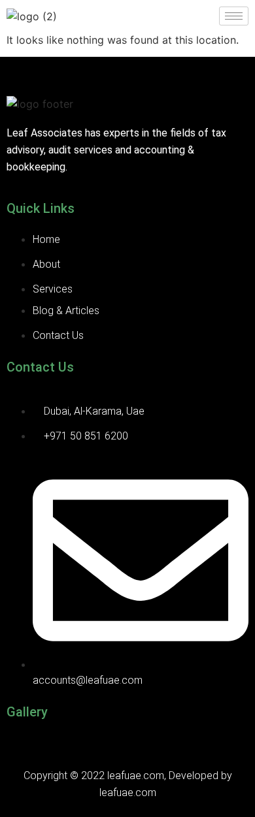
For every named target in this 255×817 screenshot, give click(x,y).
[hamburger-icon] (233, 16)
